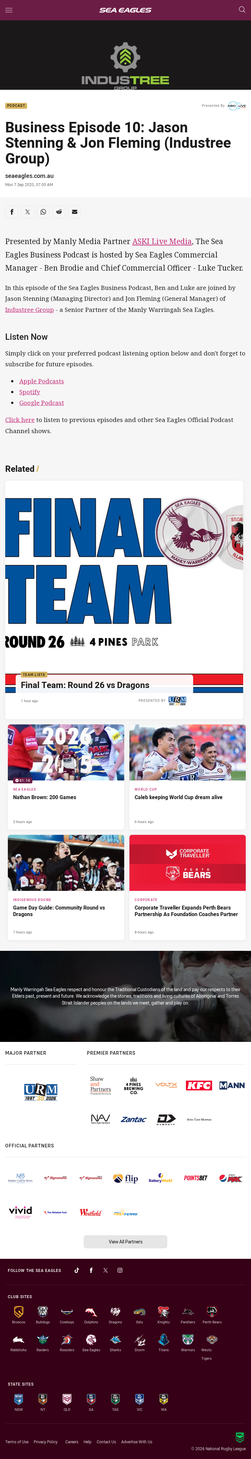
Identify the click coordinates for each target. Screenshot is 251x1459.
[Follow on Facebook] (91, 1270)
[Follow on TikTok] (76, 1270)
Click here (20, 419)
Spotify (29, 392)
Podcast (16, 106)
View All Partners (125, 1241)
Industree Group (29, 309)
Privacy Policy (46, 1441)
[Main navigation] (8, 10)
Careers (71, 1441)
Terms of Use (16, 1441)
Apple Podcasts (41, 381)
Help (88, 1441)
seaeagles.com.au (29, 176)
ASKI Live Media (162, 241)
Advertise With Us (136, 1441)
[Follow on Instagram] (120, 1270)
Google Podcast (41, 402)
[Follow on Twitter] (105, 1270)
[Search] (242, 10)
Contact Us (106, 1441)
